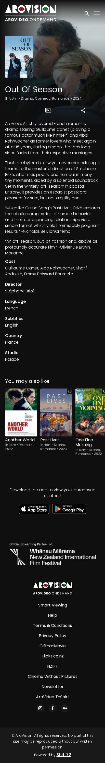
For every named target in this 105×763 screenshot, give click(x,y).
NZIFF (52, 666)
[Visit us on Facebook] (52, 708)
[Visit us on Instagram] (40, 708)
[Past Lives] (56, 413)
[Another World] (21, 413)
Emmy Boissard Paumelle (48, 274)
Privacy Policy (52, 636)
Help (52, 615)
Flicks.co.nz (53, 656)
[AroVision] (52, 588)
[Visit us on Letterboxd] (65, 708)
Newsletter (53, 687)
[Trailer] (48, 110)
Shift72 (64, 755)
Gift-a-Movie (53, 646)
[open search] (87, 13)
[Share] (83, 110)
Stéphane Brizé (20, 291)
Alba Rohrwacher (57, 268)
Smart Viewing (52, 605)
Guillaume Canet (21, 268)
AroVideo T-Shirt (52, 697)
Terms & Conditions (52, 625)
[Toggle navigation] (97, 13)
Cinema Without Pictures (52, 676)
